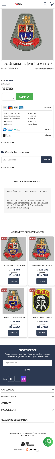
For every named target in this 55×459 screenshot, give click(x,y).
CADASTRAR (27, 370)
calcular (46, 159)
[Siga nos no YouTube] (18, 379)
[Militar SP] (18, 4)
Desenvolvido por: (19, 449)
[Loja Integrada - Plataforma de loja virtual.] (27, 444)
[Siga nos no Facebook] (12, 379)
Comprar (24, 96)
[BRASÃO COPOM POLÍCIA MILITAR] (13, 312)
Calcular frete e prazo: (17, 152)
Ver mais (14, 281)
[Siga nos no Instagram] (24, 379)
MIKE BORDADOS (47, 69)
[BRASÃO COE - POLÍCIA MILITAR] (41, 312)
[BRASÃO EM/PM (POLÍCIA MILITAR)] (13, 260)
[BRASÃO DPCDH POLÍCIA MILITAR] (41, 260)
